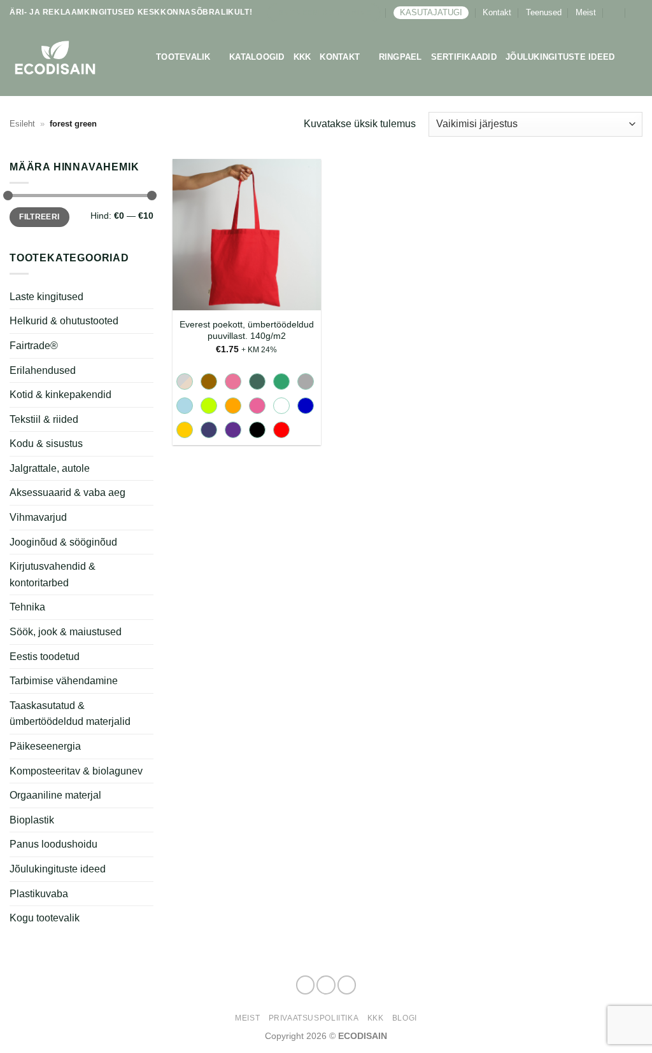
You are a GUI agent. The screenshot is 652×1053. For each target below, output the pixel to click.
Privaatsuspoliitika (314, 1018)
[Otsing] (637, 13)
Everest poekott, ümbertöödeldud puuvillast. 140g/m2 (247, 330)
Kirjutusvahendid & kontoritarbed (53, 574)
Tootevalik (183, 57)
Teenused (544, 12)
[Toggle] (145, 395)
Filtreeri (39, 216)
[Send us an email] (347, 985)
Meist (586, 12)
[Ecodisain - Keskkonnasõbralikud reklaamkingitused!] (73, 57)
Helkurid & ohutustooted (64, 320)
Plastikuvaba (39, 893)
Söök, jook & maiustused (66, 631)
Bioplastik (32, 820)
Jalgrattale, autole (50, 468)
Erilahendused (43, 369)
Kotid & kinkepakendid (60, 394)
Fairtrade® (34, 345)
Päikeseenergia (45, 746)
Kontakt (497, 12)
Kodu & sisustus (46, 443)
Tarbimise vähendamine (64, 680)
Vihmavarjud (38, 517)
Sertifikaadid (464, 57)
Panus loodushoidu (53, 844)
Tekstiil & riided (44, 419)
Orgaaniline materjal (55, 795)
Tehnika (27, 607)
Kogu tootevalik (45, 917)
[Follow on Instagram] (326, 985)
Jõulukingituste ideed (560, 57)
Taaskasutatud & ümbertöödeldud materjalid (70, 713)
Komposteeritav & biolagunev (76, 771)
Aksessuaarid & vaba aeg (67, 492)
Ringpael (400, 57)
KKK (302, 57)
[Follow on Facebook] (305, 985)
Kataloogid (257, 57)
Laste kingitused (46, 296)
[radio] (184, 381)
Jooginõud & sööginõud (63, 542)
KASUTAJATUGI (431, 12)
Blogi (404, 1018)
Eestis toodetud (45, 656)
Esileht (22, 123)
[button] (614, 12)
